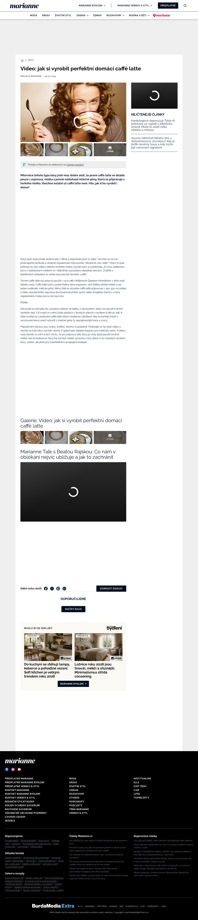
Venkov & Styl (78, 813)
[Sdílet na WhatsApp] (64, 588)
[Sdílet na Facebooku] (46, 588)
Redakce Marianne (30, 76)
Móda (33, 15)
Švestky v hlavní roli (34, 878)
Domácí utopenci (50, 887)
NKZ (121, 906)
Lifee (137, 794)
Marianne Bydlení (90, 5)
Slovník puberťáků (28, 841)
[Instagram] (13, 769)
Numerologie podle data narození (36, 844)
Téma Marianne (79, 809)
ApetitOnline (142, 778)
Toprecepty (141, 798)
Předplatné (168, 5)
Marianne (90, 906)
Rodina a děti (137, 15)
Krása (46, 15)
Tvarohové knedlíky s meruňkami (38, 884)
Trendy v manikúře (13, 858)
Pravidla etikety (11, 841)
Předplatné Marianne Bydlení (24, 782)
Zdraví (97, 15)
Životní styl (63, 15)
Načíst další (73, 609)
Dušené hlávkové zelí (14, 878)
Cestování (15, 844)
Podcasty (75, 805)
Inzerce (10, 821)
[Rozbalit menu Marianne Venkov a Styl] (150, 5)
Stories (74, 798)
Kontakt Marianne (17, 790)
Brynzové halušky (13, 890)
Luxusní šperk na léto (15, 867)
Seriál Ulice (31, 861)
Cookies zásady (15, 817)
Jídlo (31, 60)
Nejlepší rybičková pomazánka (27, 887)
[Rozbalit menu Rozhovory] (122, 15)
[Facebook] (7, 769)
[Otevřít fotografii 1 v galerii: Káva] (32, 149)
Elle (136, 782)
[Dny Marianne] (161, 15)
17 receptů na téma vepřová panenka (40, 881)
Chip (136, 790)
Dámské (113, 906)
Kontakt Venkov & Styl (20, 798)
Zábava (81, 15)
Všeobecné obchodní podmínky (26, 813)
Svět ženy (140, 786)
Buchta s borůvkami (31, 890)
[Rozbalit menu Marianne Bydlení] (103, 5)
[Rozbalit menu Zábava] (87, 15)
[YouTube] (19, 769)
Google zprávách (75, 164)
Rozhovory (114, 15)
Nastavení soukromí (18, 809)
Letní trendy (22, 847)
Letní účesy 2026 (49, 864)
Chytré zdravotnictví (46, 861)
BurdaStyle (132, 906)
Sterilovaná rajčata (14, 884)
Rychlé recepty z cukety (53, 890)
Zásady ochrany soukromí (22, 805)
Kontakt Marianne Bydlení (22, 794)
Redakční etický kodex (19, 801)
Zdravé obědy (36, 847)
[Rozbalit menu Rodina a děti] (147, 15)
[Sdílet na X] (52, 588)
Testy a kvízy (43, 841)
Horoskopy (76, 801)
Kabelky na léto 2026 (31, 864)
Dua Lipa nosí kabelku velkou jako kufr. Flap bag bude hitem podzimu (163, 841)
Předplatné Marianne (19, 778)
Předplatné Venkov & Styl (22, 786)
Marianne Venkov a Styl (133, 5)
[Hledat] (185, 5)
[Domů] (27, 5)
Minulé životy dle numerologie (36, 858)
